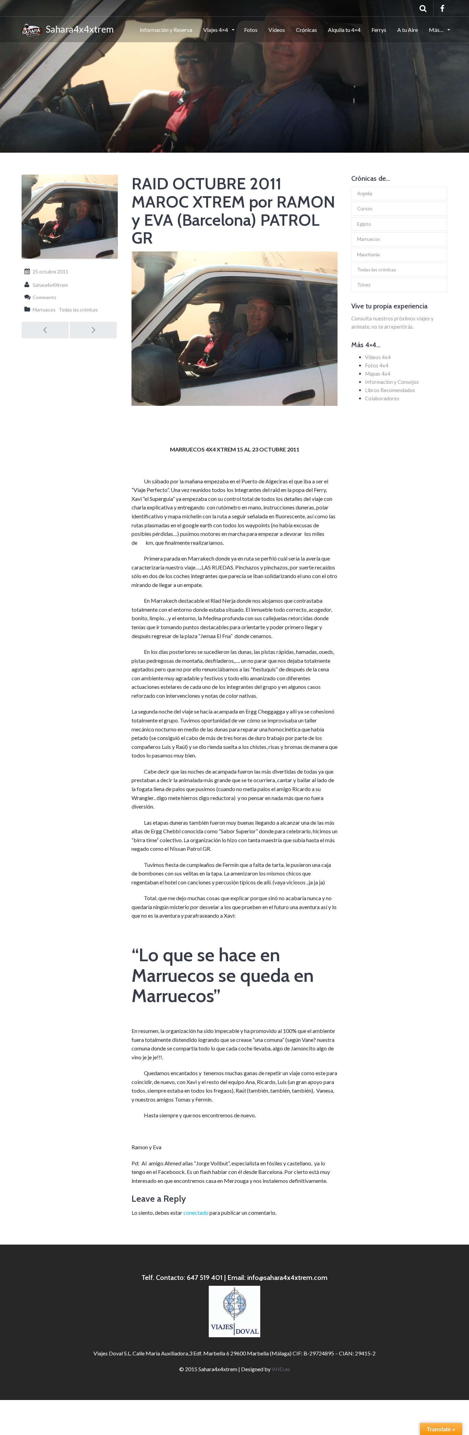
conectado (195, 1212)
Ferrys (378, 29)
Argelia (364, 193)
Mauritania (368, 254)
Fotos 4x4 (376, 365)
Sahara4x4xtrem (78, 29)
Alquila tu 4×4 (344, 29)
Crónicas (306, 29)
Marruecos (44, 310)
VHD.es (281, 1369)
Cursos (365, 208)
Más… (437, 29)
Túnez (363, 284)
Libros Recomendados (390, 390)
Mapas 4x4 (377, 373)
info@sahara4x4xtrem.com (287, 1277)
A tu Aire (407, 29)
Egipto (364, 224)
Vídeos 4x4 (378, 357)
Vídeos (276, 29)
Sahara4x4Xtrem (50, 285)
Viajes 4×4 (216, 29)
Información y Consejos (392, 382)
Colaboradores (382, 398)
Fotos (251, 29)
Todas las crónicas (78, 310)
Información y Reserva (166, 29)
